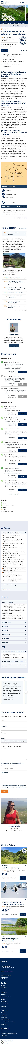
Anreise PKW (5, 630)
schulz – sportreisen (5, 1019)
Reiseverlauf (9, 25)
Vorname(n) (4, 726)
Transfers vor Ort (6, 634)
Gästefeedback (4, 1003)
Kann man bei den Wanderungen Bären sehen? (13, 651)
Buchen (22, 372)
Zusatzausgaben (6, 589)
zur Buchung (4, 50)
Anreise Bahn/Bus (6, 622)
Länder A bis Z (4, 992)
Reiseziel (3, 738)
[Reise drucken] (24, 50)
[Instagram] (7, 1043)
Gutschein (3, 1006)
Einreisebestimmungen (7, 602)
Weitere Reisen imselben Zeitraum (22, 384)
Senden (4, 791)
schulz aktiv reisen (9, 1040)
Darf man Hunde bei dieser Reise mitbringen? (12, 661)
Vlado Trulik (17, 368)
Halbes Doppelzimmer (6, 997)
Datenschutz (4, 1035)
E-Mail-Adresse (4, 772)
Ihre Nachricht (4, 749)
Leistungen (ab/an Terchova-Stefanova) (11, 532)
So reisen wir (4, 1015)
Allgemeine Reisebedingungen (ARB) (9, 1033)
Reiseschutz (3, 1001)
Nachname (3, 732)
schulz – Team (4, 1017)
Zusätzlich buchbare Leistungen (9, 585)
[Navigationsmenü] (26, 2)
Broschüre (3, 990)
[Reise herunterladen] (26, 50)
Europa (15, 22)
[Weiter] (26, 692)
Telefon (2, 779)
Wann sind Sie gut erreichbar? (7, 765)
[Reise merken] (21, 50)
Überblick (3, 25)
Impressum (3, 1030)
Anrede (2, 720)
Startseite (3, 22)
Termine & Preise (17, 25)
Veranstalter (5, 642)
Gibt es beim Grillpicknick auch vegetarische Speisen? (12, 666)
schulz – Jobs (4, 1024)
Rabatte (3, 999)
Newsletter (3, 987)
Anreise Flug (5, 626)
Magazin (3, 985)
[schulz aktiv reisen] (5, 2)
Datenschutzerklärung (11, 785)
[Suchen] (20, 2)
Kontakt (3, 1012)
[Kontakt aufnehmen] (23, 2)
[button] (2, 1042)
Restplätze (3, 994)
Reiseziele (9, 22)
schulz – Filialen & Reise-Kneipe (8, 1022)
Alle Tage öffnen (22, 228)
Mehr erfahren (14, 346)
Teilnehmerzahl (5, 638)
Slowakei (21, 22)
